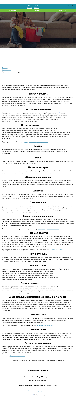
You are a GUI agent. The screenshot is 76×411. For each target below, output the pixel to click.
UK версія (29, 7)
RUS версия (36, 7)
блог (55, 404)
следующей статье (57, 250)
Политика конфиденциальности (38, 391)
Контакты (62, 10)
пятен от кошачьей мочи (45, 325)
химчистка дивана (20, 400)
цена (55, 402)
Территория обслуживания (38, 380)
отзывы (55, 406)
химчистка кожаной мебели (56, 398)
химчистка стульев (20, 404)
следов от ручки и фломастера (48, 229)
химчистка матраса (20, 406)
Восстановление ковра (17, 356)
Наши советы (6, 70)
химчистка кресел (20, 402)
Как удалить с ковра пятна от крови (36, 142)
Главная (12, 10)
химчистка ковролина (56, 400)
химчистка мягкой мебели (20, 398)
